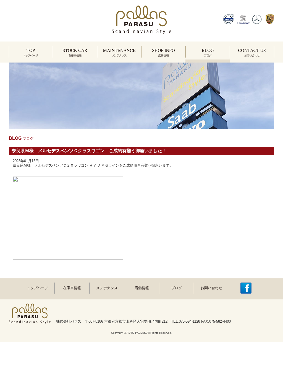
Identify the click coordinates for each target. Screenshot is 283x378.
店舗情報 (142, 288)
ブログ (176, 288)
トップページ (37, 288)
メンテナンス (107, 288)
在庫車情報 (72, 288)
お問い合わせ (211, 288)
